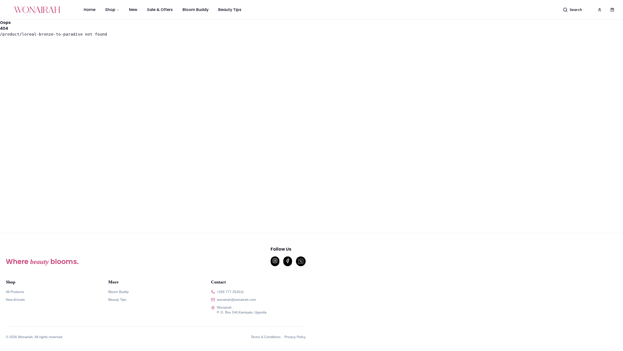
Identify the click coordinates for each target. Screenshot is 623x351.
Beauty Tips (229, 9)
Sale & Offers (160, 9)
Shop (110, 9)
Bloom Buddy (196, 9)
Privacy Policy (295, 337)
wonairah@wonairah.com (236, 300)
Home (89, 9)
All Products (15, 292)
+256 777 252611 (230, 292)
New (133, 9)
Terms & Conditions (266, 337)
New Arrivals (15, 300)
